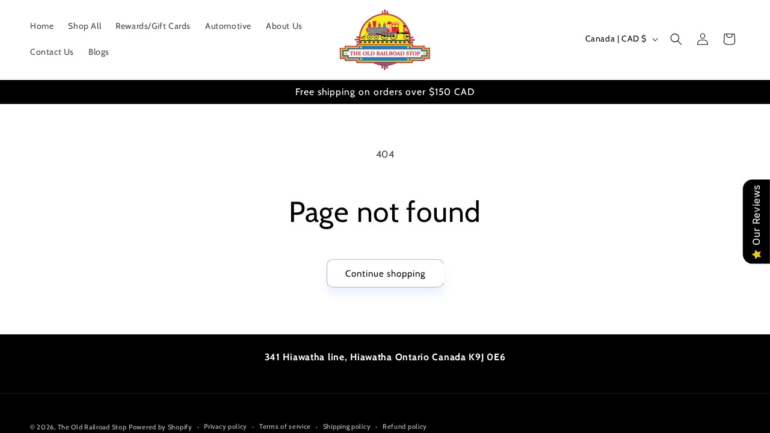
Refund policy (405, 426)
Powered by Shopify (160, 427)
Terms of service (285, 426)
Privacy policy (225, 426)
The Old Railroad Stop (92, 427)
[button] (676, 39)
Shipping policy (347, 426)
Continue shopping (385, 273)
